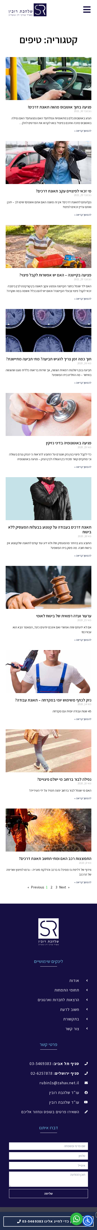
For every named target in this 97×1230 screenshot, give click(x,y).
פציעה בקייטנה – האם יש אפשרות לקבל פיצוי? (55, 275)
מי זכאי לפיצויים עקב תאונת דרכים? (63, 191)
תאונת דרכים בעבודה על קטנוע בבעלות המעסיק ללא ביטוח (49, 529)
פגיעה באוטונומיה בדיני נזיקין (68, 442)
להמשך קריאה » (82, 130)
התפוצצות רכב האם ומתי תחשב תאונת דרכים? (55, 858)
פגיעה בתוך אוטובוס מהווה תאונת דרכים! (59, 107)
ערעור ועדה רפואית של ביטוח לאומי (63, 615)
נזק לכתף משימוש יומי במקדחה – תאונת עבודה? (53, 700)
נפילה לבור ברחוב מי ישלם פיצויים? (64, 779)
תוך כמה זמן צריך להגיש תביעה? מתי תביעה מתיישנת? (48, 358)
